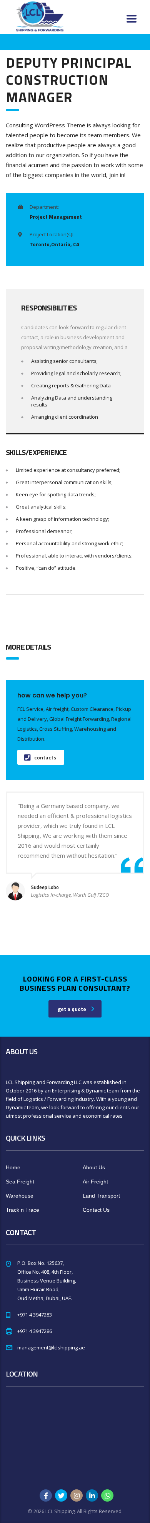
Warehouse (19, 1196)
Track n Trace (22, 1210)
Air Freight (95, 1181)
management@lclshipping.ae (51, 1347)
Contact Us (96, 1210)
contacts (45, 757)
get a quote (72, 1009)
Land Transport (101, 1196)
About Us (94, 1167)
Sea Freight (20, 1181)
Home (13, 1167)
